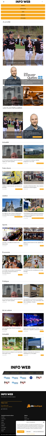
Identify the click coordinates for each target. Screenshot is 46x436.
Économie (6, 252)
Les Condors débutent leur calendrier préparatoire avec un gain (32, 243)
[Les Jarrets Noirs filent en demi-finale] (23, 46)
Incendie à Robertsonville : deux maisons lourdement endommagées (12, 186)
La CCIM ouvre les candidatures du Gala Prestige (12, 271)
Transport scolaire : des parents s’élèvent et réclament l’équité (33, 161)
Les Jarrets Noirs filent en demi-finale (14, 63)
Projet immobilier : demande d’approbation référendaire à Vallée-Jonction (32, 353)
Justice (5, 196)
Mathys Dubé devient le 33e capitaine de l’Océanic (12, 243)
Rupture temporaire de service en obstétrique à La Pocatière (10, 352)
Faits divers (6, 168)
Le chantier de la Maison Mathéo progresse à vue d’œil (10, 161)
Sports (4, 225)
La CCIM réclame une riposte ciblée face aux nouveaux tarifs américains (32, 134)
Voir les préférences (38, 431)
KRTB (23, 11)
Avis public (3, 430)
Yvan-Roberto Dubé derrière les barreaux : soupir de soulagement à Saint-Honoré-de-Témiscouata (12, 215)
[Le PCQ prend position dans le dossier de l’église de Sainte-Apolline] (13, 96)
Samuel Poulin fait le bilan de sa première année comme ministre (33, 299)
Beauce (23, 5)
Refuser (28, 431)
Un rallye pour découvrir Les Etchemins (11, 327)
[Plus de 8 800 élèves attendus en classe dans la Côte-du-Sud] (33, 76)
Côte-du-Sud (23, 8)
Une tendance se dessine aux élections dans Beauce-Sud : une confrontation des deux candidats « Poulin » (12, 300)
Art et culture (7, 310)
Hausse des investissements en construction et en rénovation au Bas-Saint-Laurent (33, 272)
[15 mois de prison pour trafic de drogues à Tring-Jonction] (33, 96)
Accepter (20, 431)
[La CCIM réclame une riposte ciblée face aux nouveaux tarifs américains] (13, 76)
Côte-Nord (23, 18)
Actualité (5, 142)
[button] (43, 422)
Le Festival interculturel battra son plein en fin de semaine (33, 328)
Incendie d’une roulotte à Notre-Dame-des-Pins (33, 186)
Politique (5, 281)
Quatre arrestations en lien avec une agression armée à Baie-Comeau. (32, 214)
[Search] (42, 1)
